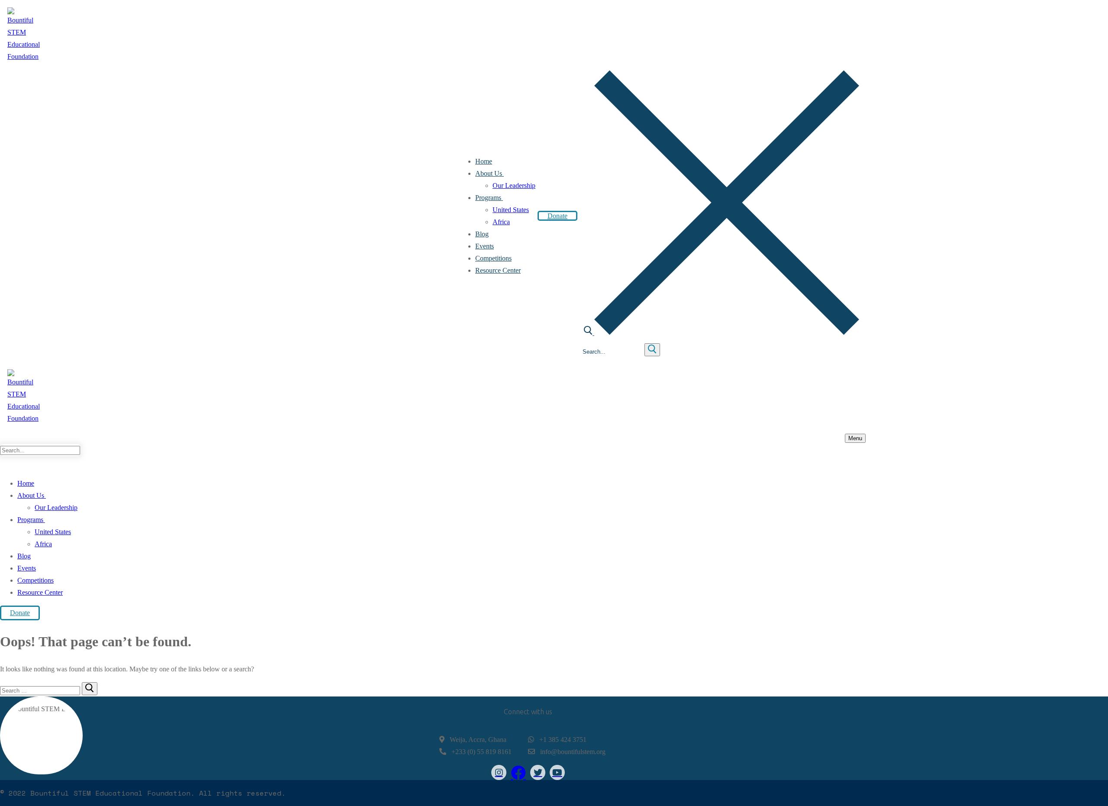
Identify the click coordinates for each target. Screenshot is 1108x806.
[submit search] (652, 349)
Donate (557, 215)
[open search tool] (721, 332)
